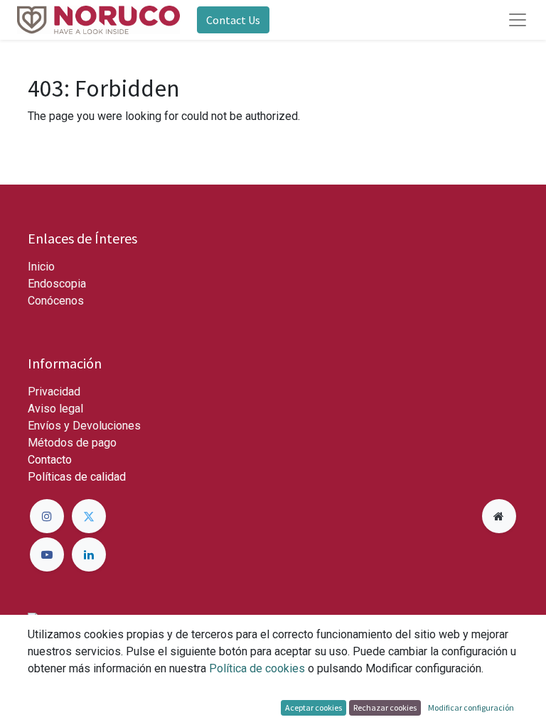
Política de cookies (257, 668)
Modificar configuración (471, 707)
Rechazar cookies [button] (385, 707)
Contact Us (233, 20)
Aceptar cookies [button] (313, 707)
